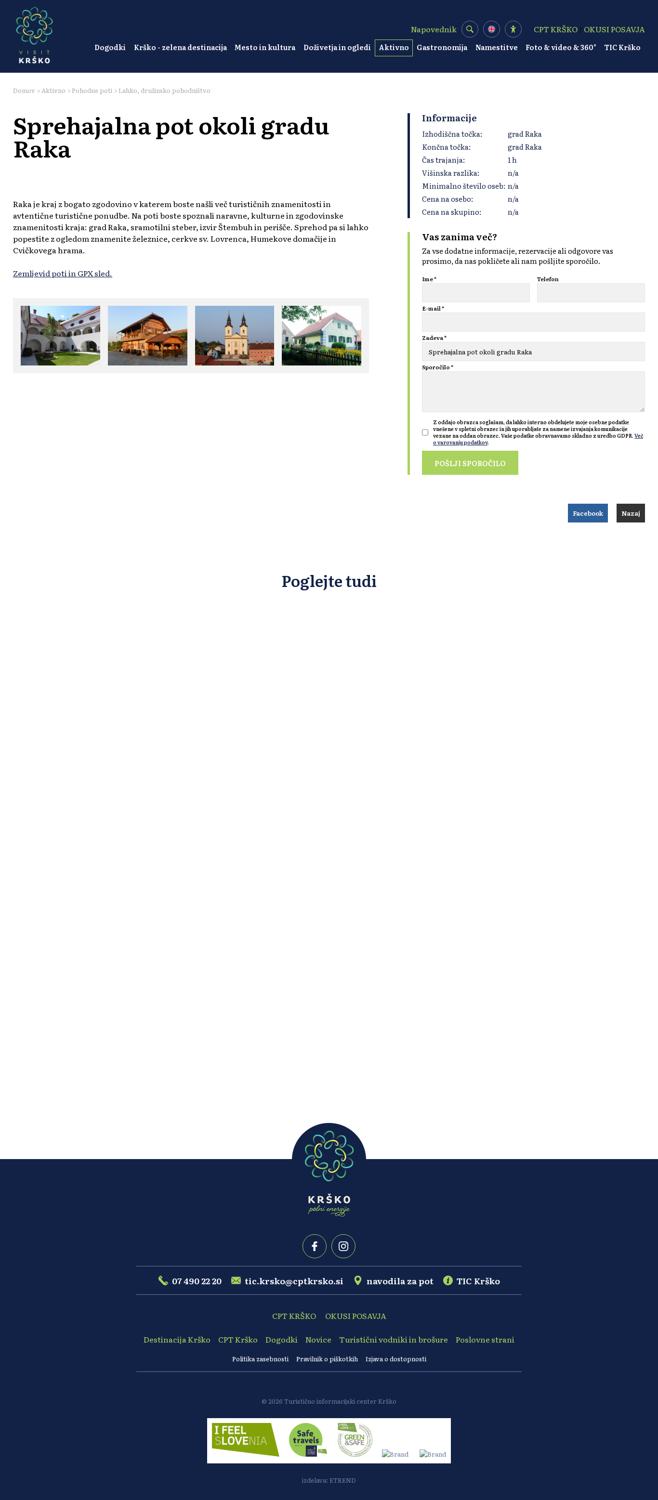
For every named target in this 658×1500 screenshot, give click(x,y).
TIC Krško (622, 47)
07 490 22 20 (197, 1280)
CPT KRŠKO (556, 29)
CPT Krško (238, 1339)
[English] (491, 29)
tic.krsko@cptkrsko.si (294, 1280)
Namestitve (496, 47)
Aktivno (394, 47)
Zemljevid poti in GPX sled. (62, 273)
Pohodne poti (92, 90)
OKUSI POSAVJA (614, 29)
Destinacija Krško (177, 1339)
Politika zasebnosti (260, 1358)
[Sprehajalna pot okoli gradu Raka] (60, 335)
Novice (318, 1339)
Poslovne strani (485, 1339)
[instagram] (343, 1246)
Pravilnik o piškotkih (327, 1358)
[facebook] (314, 1246)
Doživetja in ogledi (337, 47)
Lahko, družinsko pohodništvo (164, 90)
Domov (24, 90)
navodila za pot (400, 1280)
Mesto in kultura (265, 47)
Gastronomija (442, 47)
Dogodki (110, 47)
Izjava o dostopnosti (396, 1358)
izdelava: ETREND (329, 1480)
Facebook (588, 513)
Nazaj (630, 513)
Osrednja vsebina (22, 5)
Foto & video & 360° (561, 47)
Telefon (548, 278)
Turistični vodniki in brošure (393, 1339)
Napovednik (434, 29)
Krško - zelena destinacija (180, 47)
